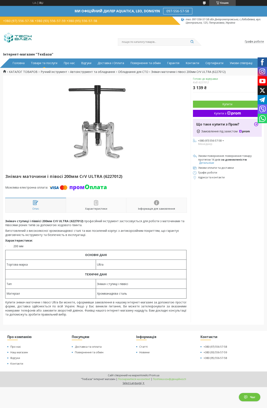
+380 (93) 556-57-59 (215, 352)
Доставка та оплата (88, 346)
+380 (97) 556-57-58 (215, 346)
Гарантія (173, 63)
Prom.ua (154, 375)
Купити (227, 104)
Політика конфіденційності (169, 379)
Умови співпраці (241, 63)
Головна (19, 63)
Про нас (69, 63)
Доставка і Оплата (111, 63)
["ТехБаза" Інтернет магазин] (18, 38)
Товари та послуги (44, 63)
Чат (252, 397)
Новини (144, 352)
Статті (143, 346)
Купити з (220, 113)
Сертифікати (214, 63)
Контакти (192, 63)
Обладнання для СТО (133, 72)
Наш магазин (19, 352)
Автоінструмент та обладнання (92, 72)
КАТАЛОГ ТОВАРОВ (23, 72)
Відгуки (86, 63)
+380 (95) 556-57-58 (215, 358)
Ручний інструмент (54, 72)
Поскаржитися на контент (134, 379)
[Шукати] (192, 42)
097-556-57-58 (177, 11)
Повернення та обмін (145, 63)
